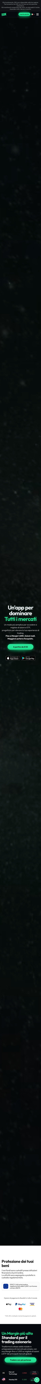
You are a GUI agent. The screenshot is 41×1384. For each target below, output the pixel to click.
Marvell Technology (13, 1373)
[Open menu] (37, 14)
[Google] (28, 658)
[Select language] (33, 14)
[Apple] (13, 658)
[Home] (4, 14)
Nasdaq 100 (13, 1380)
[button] (37, 1380)
